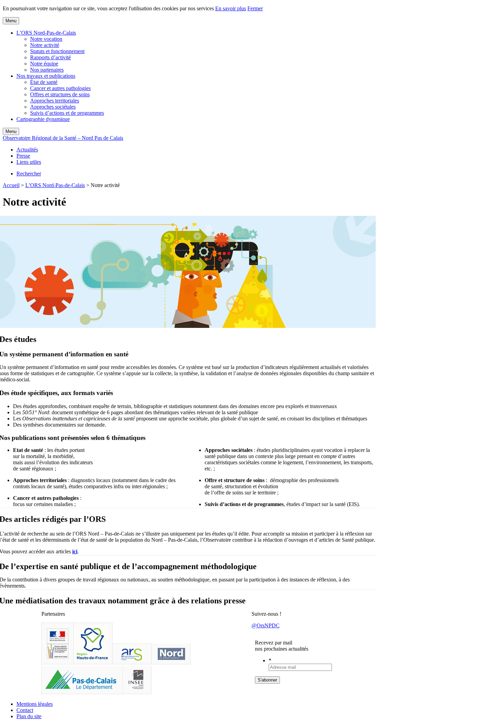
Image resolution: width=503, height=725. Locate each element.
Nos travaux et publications (45, 76)
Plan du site (28, 716)
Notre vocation (46, 39)
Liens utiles (28, 162)
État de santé (43, 82)
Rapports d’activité (50, 57)
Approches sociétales (53, 107)
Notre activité (44, 45)
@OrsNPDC (266, 625)
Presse (23, 156)
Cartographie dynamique (43, 119)
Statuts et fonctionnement (57, 51)
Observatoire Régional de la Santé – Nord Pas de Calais (63, 138)
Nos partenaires (47, 70)
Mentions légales (34, 704)
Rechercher (28, 173)
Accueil (11, 185)
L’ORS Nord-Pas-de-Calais (46, 33)
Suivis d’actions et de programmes (67, 113)
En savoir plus (230, 8)
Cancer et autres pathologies (60, 88)
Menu (10, 20)
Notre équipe (44, 63)
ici (74, 551)
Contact (24, 710)
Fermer (255, 8)
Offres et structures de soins (60, 94)
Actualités (27, 149)
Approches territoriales (54, 100)
